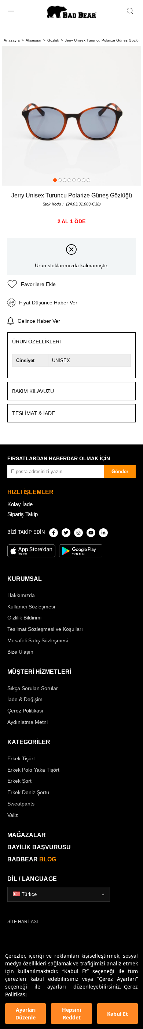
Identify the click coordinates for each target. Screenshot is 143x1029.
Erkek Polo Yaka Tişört (33, 770)
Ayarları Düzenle (25, 1013)
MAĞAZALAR (26, 835)
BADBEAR (31, 859)
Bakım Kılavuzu (33, 391)
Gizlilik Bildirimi (24, 618)
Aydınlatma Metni (27, 722)
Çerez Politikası (25, 711)
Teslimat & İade (33, 413)
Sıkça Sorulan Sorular (32, 688)
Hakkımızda (21, 595)
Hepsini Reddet (71, 1013)
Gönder (119, 471)
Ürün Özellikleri (36, 341)
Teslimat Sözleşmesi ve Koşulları (45, 629)
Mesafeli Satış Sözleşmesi (37, 640)
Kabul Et (117, 1013)
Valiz (12, 815)
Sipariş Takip (22, 514)
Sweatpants (20, 804)
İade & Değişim (25, 699)
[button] (55, 180)
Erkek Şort (19, 781)
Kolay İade (20, 504)
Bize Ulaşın (20, 652)
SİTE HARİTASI (22, 921)
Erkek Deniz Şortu (28, 792)
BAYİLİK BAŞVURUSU (39, 847)
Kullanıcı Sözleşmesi (31, 607)
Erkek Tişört (21, 758)
